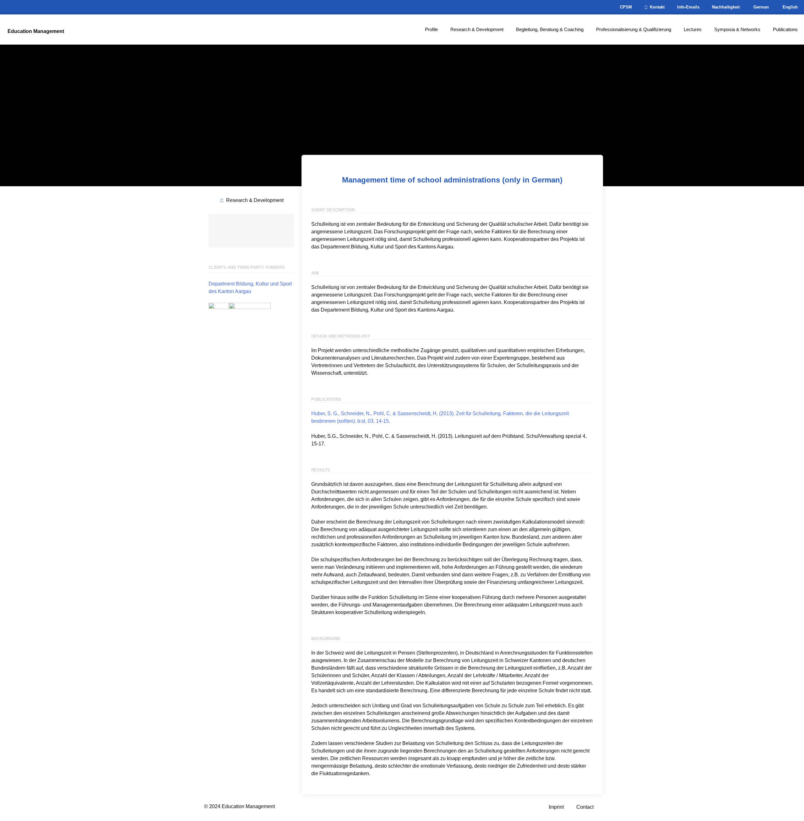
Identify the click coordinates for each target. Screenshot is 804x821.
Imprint (556, 807)
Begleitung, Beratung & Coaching (550, 29)
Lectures (693, 29)
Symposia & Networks (737, 29)
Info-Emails (688, 7)
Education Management (36, 31)
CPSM (626, 7)
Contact (585, 807)
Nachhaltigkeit (726, 7)
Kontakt (657, 7)
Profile (431, 29)
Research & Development (476, 29)
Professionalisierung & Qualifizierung (633, 29)
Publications (785, 29)
